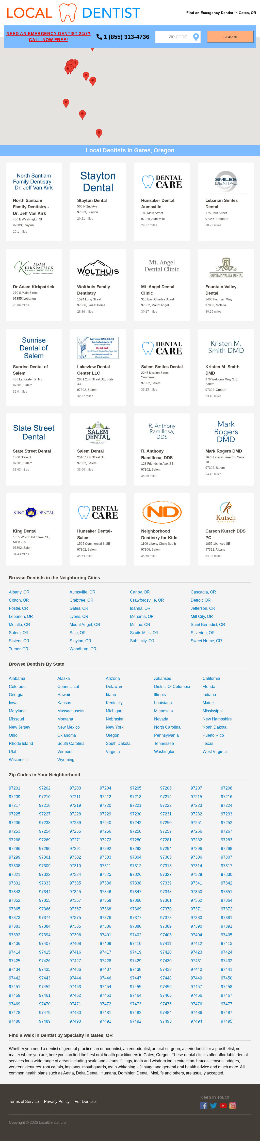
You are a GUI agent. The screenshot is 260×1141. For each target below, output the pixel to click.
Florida (209, 686)
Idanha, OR (140, 608)
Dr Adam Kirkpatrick (33, 286)
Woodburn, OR (83, 649)
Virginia (113, 751)
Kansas (64, 703)
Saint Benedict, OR (208, 624)
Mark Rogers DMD (223, 451)
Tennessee (164, 743)
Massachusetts (70, 711)
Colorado (17, 686)
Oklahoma (66, 735)
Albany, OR (19, 592)
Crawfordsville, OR (147, 600)
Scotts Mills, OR (144, 633)
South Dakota (118, 743)
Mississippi (213, 711)
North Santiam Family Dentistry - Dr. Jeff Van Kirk (31, 207)
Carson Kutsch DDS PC (225, 534)
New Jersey (19, 727)
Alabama (17, 678)
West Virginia (215, 751)
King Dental (25, 531)
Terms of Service (24, 1101)
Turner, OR (18, 649)
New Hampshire (217, 719)
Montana (65, 719)
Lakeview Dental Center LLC (93, 370)
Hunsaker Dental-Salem (94, 534)
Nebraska (114, 719)
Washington (164, 751)
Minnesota (163, 711)
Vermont (64, 751)
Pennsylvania (166, 735)
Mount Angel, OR (85, 624)
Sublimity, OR (142, 641)
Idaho (111, 695)
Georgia (16, 695)
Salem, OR (19, 633)
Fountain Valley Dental (220, 290)
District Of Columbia (172, 686)
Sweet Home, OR (206, 641)
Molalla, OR (19, 624)
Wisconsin (18, 760)
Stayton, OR (80, 641)
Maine (208, 703)
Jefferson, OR (203, 608)
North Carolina (167, 727)
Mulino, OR (140, 624)
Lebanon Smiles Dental (221, 204)
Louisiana (163, 703)
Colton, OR (19, 600)
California (211, 678)
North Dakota (214, 727)
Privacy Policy (57, 1101)
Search (230, 37)
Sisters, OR (19, 641)
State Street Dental (32, 451)
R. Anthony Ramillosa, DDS (157, 454)
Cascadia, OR (203, 592)
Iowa (13, 703)
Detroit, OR (201, 600)
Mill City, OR (202, 616)
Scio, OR (78, 633)
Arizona (113, 678)
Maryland (17, 711)
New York (114, 727)
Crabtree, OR (81, 600)
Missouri (16, 719)
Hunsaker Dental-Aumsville (158, 204)
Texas (208, 743)
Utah (13, 751)
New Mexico (68, 727)
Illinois (160, 695)
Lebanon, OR (21, 616)
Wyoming (65, 760)
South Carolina (71, 743)
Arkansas (162, 678)
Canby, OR (140, 592)
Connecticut (68, 686)
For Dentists (85, 1101)
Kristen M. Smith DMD (222, 370)
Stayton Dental (92, 200)
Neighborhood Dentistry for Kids (159, 534)
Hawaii (63, 695)
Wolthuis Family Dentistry (93, 290)
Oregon (112, 735)
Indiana (209, 695)
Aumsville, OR (82, 592)
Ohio (13, 735)
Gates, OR (79, 608)
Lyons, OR (79, 616)
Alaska (63, 678)
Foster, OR (18, 608)
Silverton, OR (203, 633)
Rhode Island (21, 743)
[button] (92, 81)
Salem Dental (90, 451)
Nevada (161, 719)
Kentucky (114, 703)
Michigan (114, 711)
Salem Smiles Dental (162, 366)
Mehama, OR (142, 616)
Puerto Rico (213, 735)
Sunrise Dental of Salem (30, 370)
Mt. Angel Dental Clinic (157, 290)
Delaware (114, 686)
